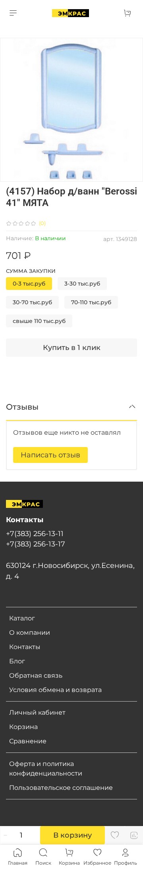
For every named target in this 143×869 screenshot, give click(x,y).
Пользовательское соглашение (61, 787)
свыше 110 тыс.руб (39, 321)
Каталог (22, 618)
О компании (29, 632)
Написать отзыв (50, 455)
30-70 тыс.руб (32, 302)
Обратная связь (35, 675)
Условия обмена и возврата (55, 690)
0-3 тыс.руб (29, 283)
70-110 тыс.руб (91, 302)
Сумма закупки (31, 271)
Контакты (25, 647)
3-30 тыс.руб (82, 283)
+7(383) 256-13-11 (35, 533)
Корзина (23, 727)
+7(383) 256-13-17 (35, 544)
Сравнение (27, 741)
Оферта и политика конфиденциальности (45, 768)
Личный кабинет (37, 712)
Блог (17, 661)
